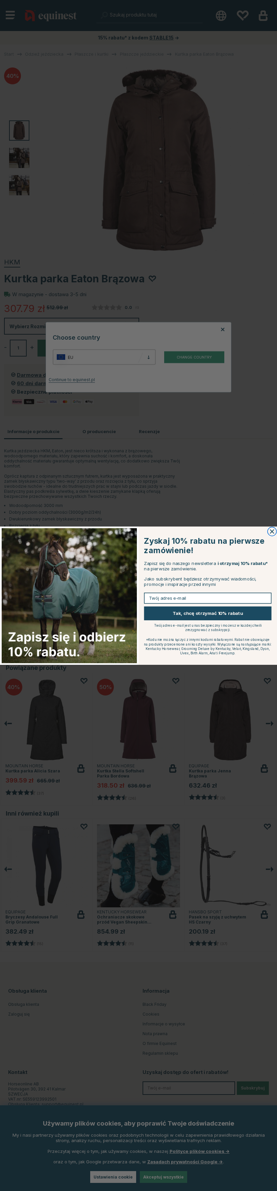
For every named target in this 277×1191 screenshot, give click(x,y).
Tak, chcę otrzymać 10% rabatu (208, 613)
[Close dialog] (272, 531)
